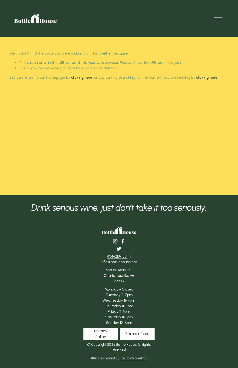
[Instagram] (115, 241)
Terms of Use (137, 333)
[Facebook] (122, 241)
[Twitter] (119, 248)
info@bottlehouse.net (119, 262)
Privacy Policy (100, 333)
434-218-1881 (117, 256)
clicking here (82, 77)
